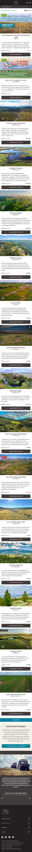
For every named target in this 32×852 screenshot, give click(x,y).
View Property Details (16, 142)
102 (27, 386)
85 (27, 208)
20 (27, 517)
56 (27, 118)
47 (27, 429)
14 (27, 75)
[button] (13, 10)
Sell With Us (5, 823)
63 (27, 472)
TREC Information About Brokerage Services (12, 842)
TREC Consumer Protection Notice (10, 841)
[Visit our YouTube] (2, 837)
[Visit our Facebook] (9, 837)
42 (27, 343)
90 (27, 646)
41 (27, 560)
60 (27, 298)
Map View (28, 10)
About (4, 832)
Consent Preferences (6, 846)
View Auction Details (16, 54)
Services (4, 827)
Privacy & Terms (17, 844)
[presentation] (5, 10)
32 (27, 603)
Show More (16, 720)
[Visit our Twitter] (13, 837)
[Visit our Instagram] (6, 837)
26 (27, 689)
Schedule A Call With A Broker (16, 746)
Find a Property (6, 818)
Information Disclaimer (7, 844)
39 (27, 30)
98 (27, 163)
